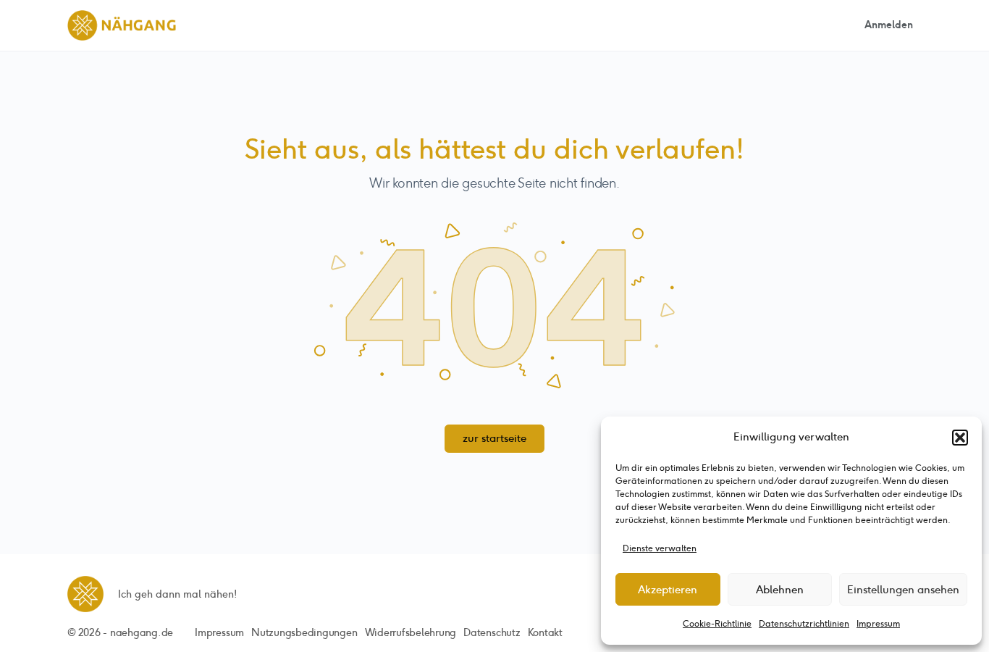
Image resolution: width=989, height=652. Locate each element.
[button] (960, 437)
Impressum (878, 624)
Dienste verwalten (659, 548)
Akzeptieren (667, 589)
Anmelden (888, 25)
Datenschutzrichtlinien (804, 624)
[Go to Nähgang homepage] (121, 23)
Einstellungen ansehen (903, 589)
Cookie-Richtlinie (717, 624)
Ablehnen (780, 589)
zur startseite (494, 438)
